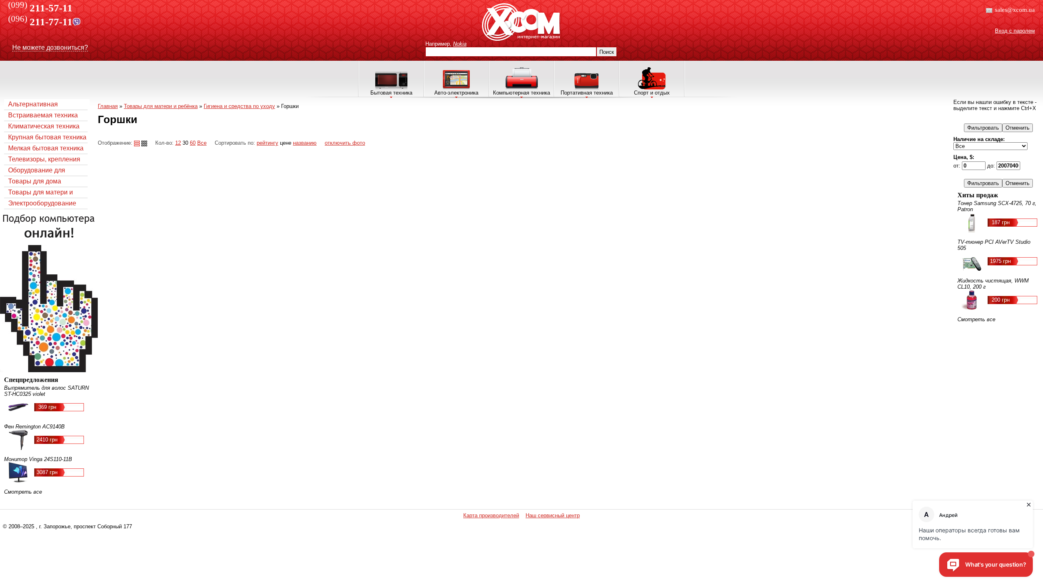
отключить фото (345, 143)
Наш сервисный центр (553, 515)
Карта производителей (491, 515)
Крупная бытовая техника (47, 137)
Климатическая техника (43, 126)
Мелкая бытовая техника (46, 148)
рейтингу (267, 143)
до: (992, 166)
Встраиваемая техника (43, 115)
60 (193, 143)
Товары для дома (34, 181)
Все (202, 143)
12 (178, 143)
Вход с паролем (1015, 31)
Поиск (606, 52)
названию (305, 143)
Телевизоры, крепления (44, 159)
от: (957, 166)
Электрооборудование (42, 203)
